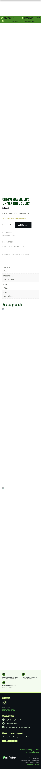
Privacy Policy (26, 749)
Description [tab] (7, 242)
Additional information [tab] (13, 246)
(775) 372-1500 (8, 710)
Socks (13, 235)
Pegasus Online (32, 764)
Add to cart (23, 225)
